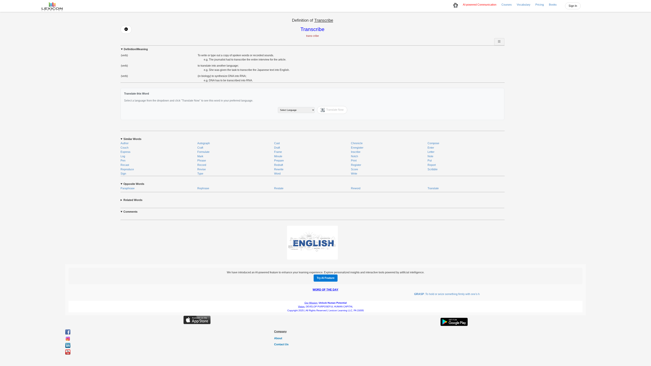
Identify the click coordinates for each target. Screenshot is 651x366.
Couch (125, 147)
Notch (354, 156)
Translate (433, 188)
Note (430, 156)
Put (430, 160)
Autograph (203, 143)
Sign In (573, 5)
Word (277, 173)
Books (553, 4)
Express (125, 151)
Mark (200, 156)
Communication (479, 4)
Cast (277, 143)
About (278, 338)
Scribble (433, 169)
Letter (431, 151)
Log (123, 156)
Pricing (539, 4)
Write (354, 173)
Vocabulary (523, 4)
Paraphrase (128, 188)
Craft (200, 147)
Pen (123, 160)
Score (354, 169)
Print (354, 160)
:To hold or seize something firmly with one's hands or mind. (448, 294)
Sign (123, 173)
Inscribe (355, 151)
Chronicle (357, 143)
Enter (431, 147)
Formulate (203, 151)
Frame (278, 151)
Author (125, 143)
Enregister (357, 147)
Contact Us (281, 344)
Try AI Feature (325, 278)
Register (356, 165)
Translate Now (335, 109)
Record (201, 165)
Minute (278, 156)
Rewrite (278, 169)
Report (432, 165)
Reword (355, 188)
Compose (433, 143)
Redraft (278, 165)
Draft (277, 147)
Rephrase (203, 188)
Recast (125, 165)
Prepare (279, 160)
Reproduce (127, 169)
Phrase (201, 160)
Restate (278, 188)
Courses (506, 4)
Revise (201, 169)
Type (200, 173)
